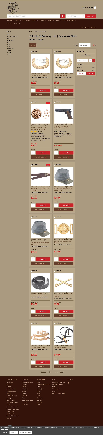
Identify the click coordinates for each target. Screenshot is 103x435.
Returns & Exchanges (12, 402)
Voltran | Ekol (10, 40)
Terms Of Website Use (13, 416)
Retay (8, 44)
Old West (9, 20)
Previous (43, 372)
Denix (8, 34)
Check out (91, 73)
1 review (40, 131)
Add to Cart (90, 16)
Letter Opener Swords (68, 20)
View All (8, 54)
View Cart (81, 73)
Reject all (14, 432)
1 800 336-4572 (85, 27)
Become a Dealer (11, 389)
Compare (32, 45)
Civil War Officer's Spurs (38, 347)
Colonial (42, 20)
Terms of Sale (10, 413)
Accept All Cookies (25, 432)
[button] (96, 425)
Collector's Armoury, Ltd (12, 36)
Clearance (9, 24)
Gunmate (9, 50)
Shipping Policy (10, 400)
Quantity (33, 87)
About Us (9, 384)
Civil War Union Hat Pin (61, 75)
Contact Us (10, 386)
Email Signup (10, 382)
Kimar (8, 42)
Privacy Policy (10, 411)
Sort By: (76, 45)
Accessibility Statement (13, 409)
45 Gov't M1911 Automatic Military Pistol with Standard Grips (62, 127)
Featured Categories (27, 382)
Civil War (34, 20)
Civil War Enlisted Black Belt (39, 295)
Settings (5, 432)
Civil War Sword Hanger (61, 347)
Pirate (57, 20)
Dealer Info (17, 24)
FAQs (8, 404)
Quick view (40, 63)
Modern (17, 20)
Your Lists (93, 27)
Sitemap (9, 418)
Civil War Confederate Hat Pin (39, 75)
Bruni (8, 38)
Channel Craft (10, 48)
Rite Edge (9, 52)
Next (61, 372)
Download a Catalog (12, 407)
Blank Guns (25, 20)
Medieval (50, 20)
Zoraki (8, 46)
